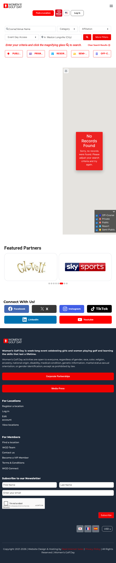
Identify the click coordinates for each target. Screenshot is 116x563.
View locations (10, 425)
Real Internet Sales (72, 549)
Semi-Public (86, 53)
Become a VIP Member (15, 457)
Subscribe (106, 515)
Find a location (10, 442)
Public (16, 53)
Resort (61, 53)
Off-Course (108, 53)
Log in (5, 411)
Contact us (8, 452)
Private (39, 53)
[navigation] (107, 528)
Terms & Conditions (13, 462)
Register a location (13, 406)
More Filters (101, 37)
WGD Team (8, 447)
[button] (111, 5)
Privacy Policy (92, 549)
